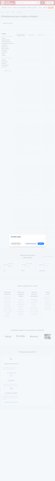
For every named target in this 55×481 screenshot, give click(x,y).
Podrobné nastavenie (31, 243)
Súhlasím (41, 243)
